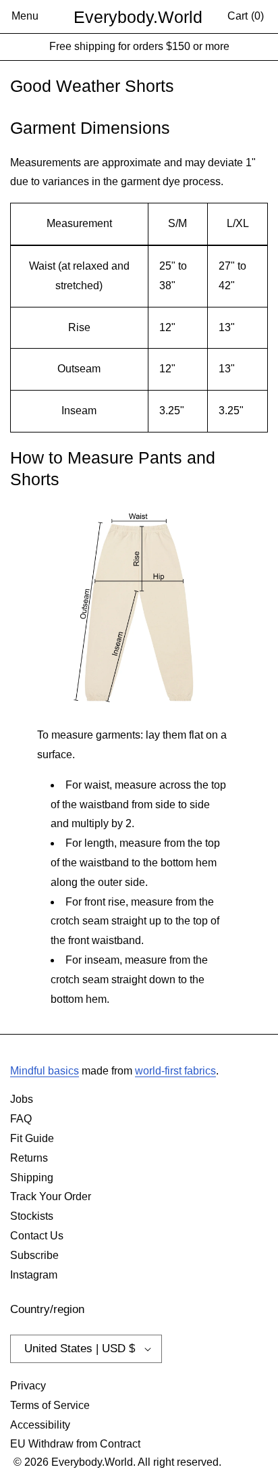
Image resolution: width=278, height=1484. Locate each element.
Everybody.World (138, 16)
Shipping (31, 1177)
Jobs (21, 1099)
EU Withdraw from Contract (75, 1444)
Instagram (33, 1275)
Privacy (28, 1385)
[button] (25, 17)
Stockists (31, 1216)
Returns (29, 1158)
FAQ (21, 1118)
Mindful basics (44, 1071)
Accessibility (40, 1425)
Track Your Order (50, 1196)
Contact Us (36, 1235)
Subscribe (34, 1255)
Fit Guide (32, 1138)
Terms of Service (50, 1405)
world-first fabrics (175, 1071)
